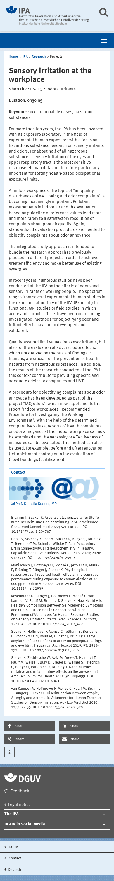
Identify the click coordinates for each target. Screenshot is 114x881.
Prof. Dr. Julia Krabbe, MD (36, 504)
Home (13, 56)
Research (39, 56)
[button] (29, 726)
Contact (14, 858)
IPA (25, 56)
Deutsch (14, 870)
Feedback (20, 791)
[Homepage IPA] (47, 15)
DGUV (13, 847)
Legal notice (19, 805)
